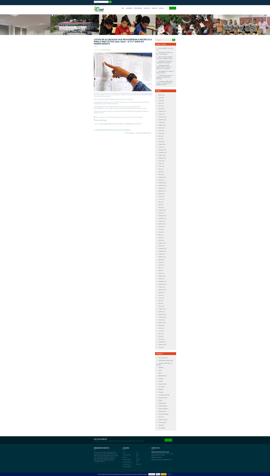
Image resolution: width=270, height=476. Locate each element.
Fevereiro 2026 (162, 111)
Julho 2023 (161, 196)
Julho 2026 (161, 97)
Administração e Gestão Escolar (107, 123)
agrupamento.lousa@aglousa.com (163, 459)
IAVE (137, 461)
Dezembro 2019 (162, 314)
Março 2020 (161, 306)
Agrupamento (129, 8)
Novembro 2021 (162, 251)
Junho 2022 (161, 232)
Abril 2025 (161, 138)
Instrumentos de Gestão (164, 395)
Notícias (160, 400)
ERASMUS (161, 389)
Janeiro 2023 (162, 212)
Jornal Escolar (126, 464)
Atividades (161, 367)
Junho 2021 (161, 265)
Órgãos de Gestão (163, 406)
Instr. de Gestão (126, 455)
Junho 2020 (161, 298)
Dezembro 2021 (162, 248)
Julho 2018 (161, 347)
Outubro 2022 (162, 221)
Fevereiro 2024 (162, 177)
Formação (161, 392)
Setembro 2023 (162, 191)
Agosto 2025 (161, 127)
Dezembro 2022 (162, 215)
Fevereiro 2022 (162, 243)
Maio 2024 (161, 169)
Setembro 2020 (162, 289)
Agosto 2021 (161, 259)
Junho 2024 (161, 166)
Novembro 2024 (162, 152)
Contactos (161, 8)
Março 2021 (161, 273)
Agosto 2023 (162, 193)
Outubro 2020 (162, 287)
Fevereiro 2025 (162, 144)
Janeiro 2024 (162, 180)
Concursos (154, 8)
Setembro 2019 (162, 322)
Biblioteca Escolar (163, 375)
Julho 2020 (161, 295)
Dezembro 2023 (162, 182)
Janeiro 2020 (162, 311)
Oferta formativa (162, 403)
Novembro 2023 (162, 185)
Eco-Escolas (161, 386)
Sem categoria (162, 427)
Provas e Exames (162, 422)
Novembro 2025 (162, 119)
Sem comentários (106, 49)
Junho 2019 (161, 330)
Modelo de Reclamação (100, 120)
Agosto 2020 (162, 292)
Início (123, 8)
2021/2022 (129, 123)
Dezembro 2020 (162, 281)
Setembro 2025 (162, 125)
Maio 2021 (161, 267)
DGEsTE (138, 459)
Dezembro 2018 (162, 344)
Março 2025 (161, 141)
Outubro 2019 (162, 319)
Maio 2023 (161, 202)
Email (168, 440)
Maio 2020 (161, 300)
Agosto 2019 (161, 325)
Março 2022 (161, 240)
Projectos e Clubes (163, 419)
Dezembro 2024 (162, 149)
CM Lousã (138, 464)
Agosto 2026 (162, 95)
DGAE (137, 455)
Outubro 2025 (162, 122)
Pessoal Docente (162, 411)
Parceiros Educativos (163, 408)
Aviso (96, 117)
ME (137, 452)
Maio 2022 (161, 234)
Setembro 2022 (162, 223)
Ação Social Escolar (163, 357)
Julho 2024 (161, 163)
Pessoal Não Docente (163, 414)
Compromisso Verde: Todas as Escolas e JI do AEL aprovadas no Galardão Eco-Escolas (164, 83)
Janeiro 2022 (162, 245)
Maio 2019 (161, 333)
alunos (133, 123)
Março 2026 (161, 108)
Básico (121, 123)
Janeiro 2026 (162, 114)
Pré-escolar (161, 416)
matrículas (138, 123)
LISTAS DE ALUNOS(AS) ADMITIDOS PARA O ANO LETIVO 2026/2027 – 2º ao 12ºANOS (164, 67)
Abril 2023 (161, 204)
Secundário (161, 425)
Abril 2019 (161, 336)
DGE (137, 457)
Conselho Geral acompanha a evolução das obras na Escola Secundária (164, 77)
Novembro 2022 (162, 218)
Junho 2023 (161, 199)
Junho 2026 (161, 100)
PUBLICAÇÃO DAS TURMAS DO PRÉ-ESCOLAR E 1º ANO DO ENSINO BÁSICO (112, 130)
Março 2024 (161, 174)
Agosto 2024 (162, 160)
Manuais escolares (163, 397)
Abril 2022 (161, 237)
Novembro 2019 (162, 317)
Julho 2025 (161, 130)
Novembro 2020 (162, 284)
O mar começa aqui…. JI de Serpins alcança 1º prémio (138, 133)
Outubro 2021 (162, 254)
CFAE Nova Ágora (127, 466)
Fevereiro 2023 (162, 210)
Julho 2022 (161, 229)
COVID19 (161, 381)
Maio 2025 (161, 136)
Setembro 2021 (162, 256)
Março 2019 (161, 339)
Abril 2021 (161, 270)
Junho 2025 (161, 133)
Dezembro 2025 (162, 116)
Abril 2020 (161, 303)
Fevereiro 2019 (162, 341)
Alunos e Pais (147, 8)
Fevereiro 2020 (162, 309)
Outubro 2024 (162, 155)
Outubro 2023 (162, 188)
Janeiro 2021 (161, 278)
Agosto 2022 (162, 226)
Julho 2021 (161, 262)
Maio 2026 (161, 103)
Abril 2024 (161, 171)
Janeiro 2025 (161, 147)
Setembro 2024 (162, 158)
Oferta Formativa (138, 8)
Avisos (117, 123)
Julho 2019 (161, 328)
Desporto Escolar (163, 384)
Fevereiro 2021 (162, 276)
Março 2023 (161, 207)
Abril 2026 (161, 105)
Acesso (173, 8)
